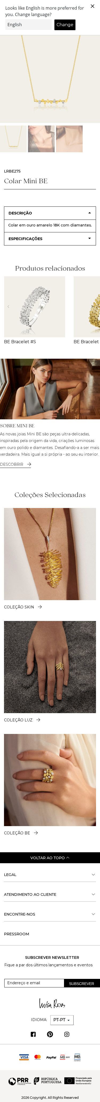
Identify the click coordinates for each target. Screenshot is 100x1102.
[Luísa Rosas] (52, 1003)
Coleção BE (17, 833)
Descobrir (12, 464)
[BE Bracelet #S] (34, 306)
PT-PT (59, 1019)
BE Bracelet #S (20, 341)
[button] (93, 306)
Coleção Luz (18, 720)
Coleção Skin (19, 607)
